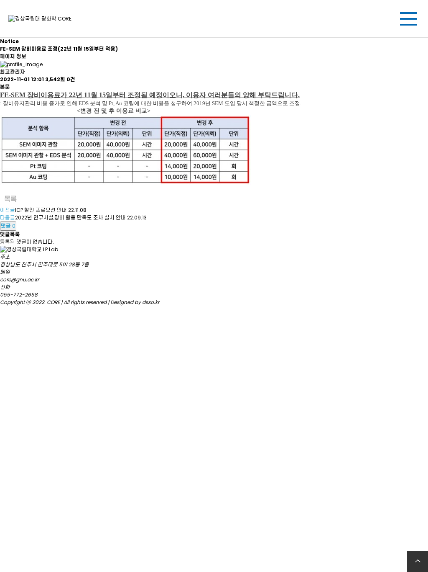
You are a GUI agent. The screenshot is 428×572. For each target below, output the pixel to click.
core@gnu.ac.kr (19, 279)
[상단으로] (417, 561)
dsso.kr (150, 302)
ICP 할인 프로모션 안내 (41, 210)
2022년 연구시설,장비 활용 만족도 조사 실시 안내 (70, 217)
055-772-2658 (19, 294)
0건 (70, 79)
